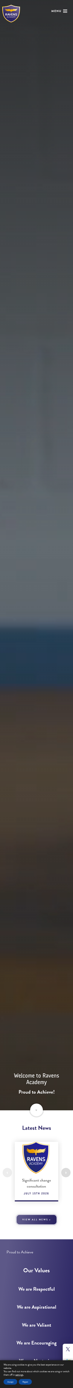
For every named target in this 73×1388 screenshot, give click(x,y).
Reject (25, 1382)
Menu (56, 11)
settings (19, 1375)
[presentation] (7, 1172)
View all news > (36, 1220)
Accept (10, 1382)
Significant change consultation (36, 1183)
